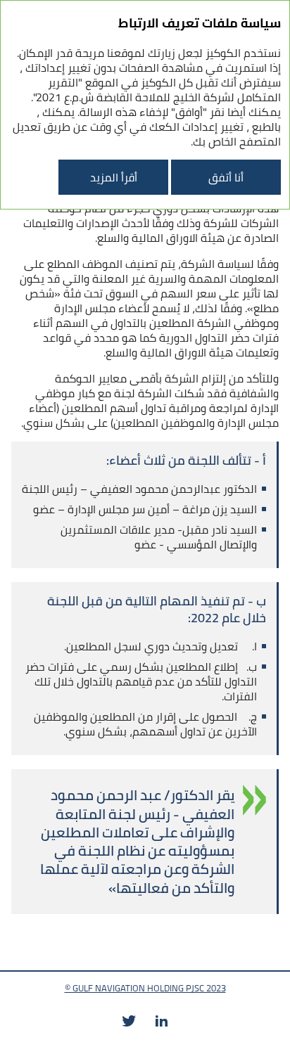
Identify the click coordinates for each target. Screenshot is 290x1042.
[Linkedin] (161, 1020)
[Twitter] (128, 1020)
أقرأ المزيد (113, 177)
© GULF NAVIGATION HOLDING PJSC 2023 (145, 987)
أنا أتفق (226, 177)
